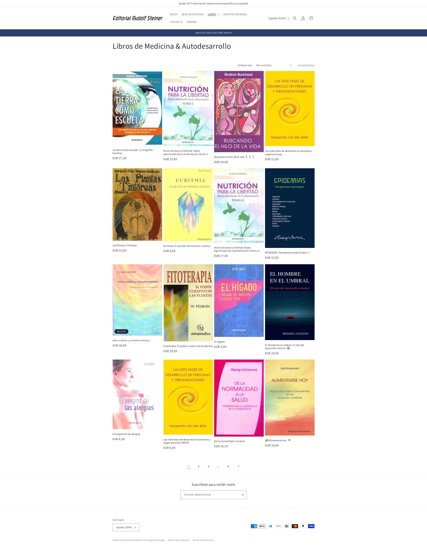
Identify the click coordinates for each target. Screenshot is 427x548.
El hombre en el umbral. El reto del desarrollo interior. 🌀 (284, 346)
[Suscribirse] (242, 495)
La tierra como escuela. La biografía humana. (133, 151)
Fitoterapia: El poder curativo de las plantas (188, 345)
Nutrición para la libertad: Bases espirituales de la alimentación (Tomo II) (237, 249)
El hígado (219, 341)
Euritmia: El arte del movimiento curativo (186, 246)
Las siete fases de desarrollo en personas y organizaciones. (288, 152)
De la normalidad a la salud (229, 441)
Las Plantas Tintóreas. (125, 245)
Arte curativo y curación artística (131, 340)
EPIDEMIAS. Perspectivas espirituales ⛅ (288, 252)
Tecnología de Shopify (153, 540)
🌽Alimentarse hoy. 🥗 (278, 440)
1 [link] (188, 466)
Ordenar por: (245, 65)
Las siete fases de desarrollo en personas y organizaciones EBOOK (187, 441)
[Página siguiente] (238, 466)
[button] (213, 14)
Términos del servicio (203, 540)
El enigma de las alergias (126, 434)
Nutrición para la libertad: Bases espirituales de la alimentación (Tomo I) (185, 152)
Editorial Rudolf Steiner (131, 540)
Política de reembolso (178, 540)
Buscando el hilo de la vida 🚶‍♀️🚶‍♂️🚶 (234, 156)
